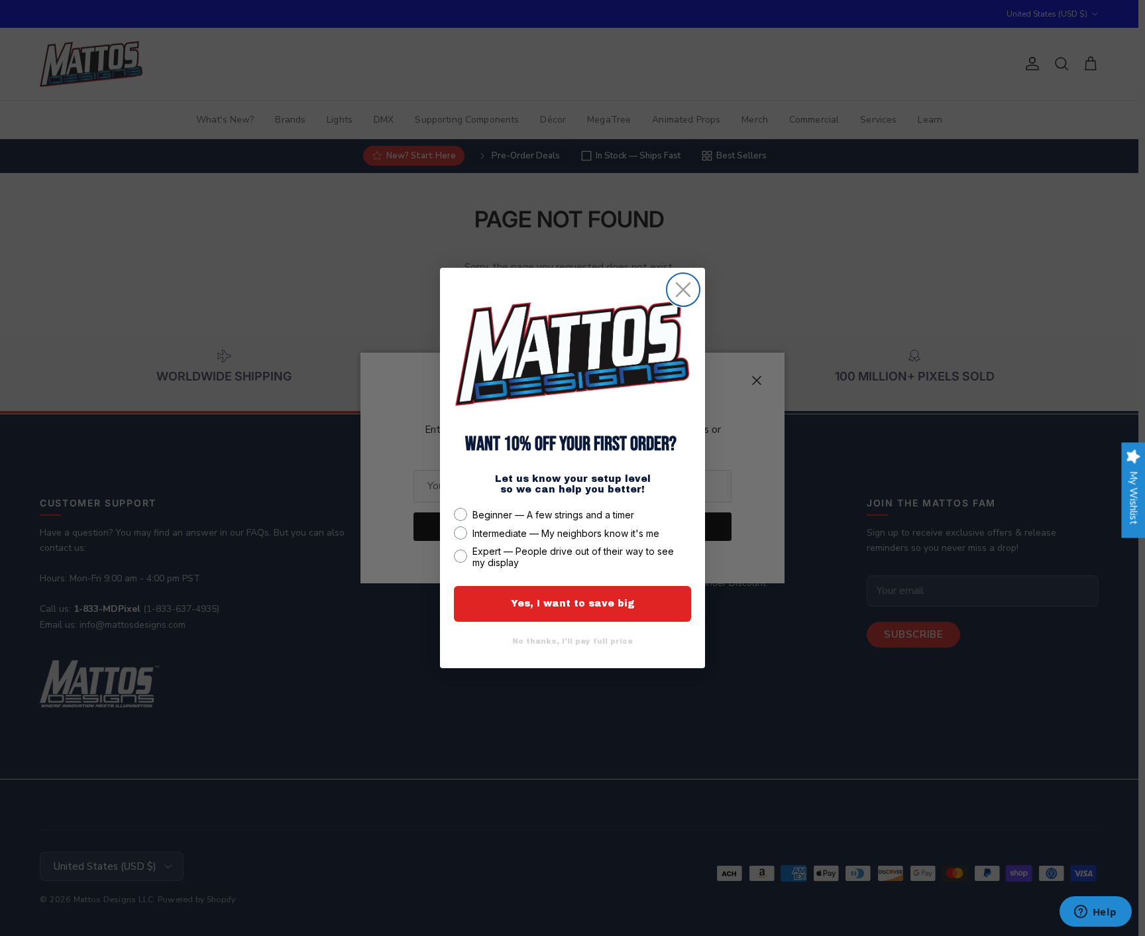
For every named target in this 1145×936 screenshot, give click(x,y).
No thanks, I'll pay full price (572, 641)
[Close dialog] (683, 289)
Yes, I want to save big (573, 604)
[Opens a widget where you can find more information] (1095, 912)
